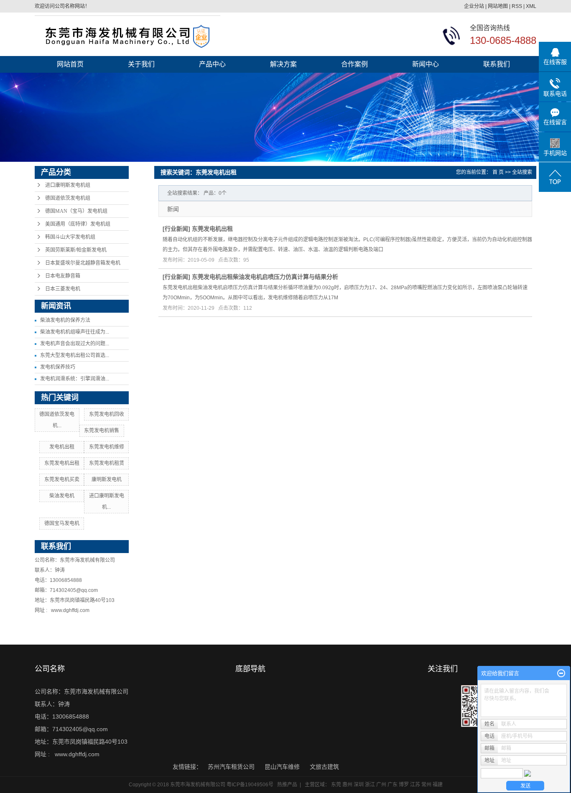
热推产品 (287, 785)
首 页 (498, 172)
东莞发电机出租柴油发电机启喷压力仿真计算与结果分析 (265, 276)
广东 (392, 785)
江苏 (415, 785)
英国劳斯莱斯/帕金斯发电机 (76, 250)
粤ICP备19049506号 (250, 785)
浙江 (370, 785)
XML (531, 6)
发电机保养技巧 (57, 367)
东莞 (336, 785)
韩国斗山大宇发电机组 (70, 237)
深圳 (359, 785)
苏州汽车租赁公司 (232, 766)
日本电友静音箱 (62, 276)
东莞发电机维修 (106, 447)
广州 (381, 785)
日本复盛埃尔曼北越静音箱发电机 (82, 263)
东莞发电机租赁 (106, 463)
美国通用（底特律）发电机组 (77, 224)
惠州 (347, 785)
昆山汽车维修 (283, 766)
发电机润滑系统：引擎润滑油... (74, 379)
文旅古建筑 (324, 766)
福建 (438, 785)
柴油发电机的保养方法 (65, 320)
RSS (517, 6)
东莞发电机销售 (101, 430)
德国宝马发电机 (61, 523)
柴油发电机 (61, 496)
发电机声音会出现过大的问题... (74, 344)
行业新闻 (176, 228)
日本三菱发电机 (62, 289)
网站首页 (70, 64)
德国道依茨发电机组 (67, 198)
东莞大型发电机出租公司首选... (74, 355)
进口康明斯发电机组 (67, 185)
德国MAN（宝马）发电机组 (76, 211)
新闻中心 (425, 64)
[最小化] (561, 673)
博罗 (404, 785)
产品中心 (212, 64)
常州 (426, 785)
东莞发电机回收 (106, 414)
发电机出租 (61, 447)
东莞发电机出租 (61, 463)
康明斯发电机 (107, 479)
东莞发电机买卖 (61, 479)
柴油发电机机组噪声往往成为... (74, 332)
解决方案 (283, 64)
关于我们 (141, 64)
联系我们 (496, 64)
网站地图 (498, 6)
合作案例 (354, 64)
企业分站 (474, 6)
